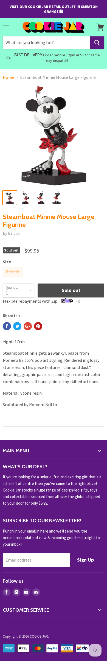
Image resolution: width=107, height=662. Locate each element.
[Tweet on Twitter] (17, 326)
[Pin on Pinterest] (38, 326)
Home (8, 77)
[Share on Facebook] (7, 326)
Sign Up (85, 560)
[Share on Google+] (28, 326)
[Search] (97, 42)
